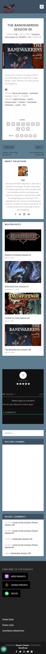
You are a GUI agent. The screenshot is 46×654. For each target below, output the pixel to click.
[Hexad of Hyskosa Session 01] (23, 240)
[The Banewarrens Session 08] (23, 335)
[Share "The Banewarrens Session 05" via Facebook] (8, 124)
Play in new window (20, 93)
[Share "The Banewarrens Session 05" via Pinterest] (28, 124)
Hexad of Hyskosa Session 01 (18, 255)
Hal (16, 34)
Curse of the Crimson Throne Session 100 (21, 523)
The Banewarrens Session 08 (18, 349)
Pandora (22, 102)
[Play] (6, 90)
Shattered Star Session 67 (17, 286)
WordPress (23, 648)
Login (40, 394)
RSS (24, 105)
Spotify (30, 99)
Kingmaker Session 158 (21, 553)
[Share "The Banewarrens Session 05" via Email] (23, 129)
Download (34, 93)
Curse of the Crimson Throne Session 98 (21, 546)
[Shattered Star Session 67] (23, 272)
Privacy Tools (8, 625)
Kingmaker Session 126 (22, 539)
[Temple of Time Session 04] (23, 303)
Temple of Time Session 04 (17, 318)
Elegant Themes (22, 645)
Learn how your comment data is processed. (22, 405)
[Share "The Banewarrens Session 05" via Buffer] (37, 124)
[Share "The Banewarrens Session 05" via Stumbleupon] (18, 129)
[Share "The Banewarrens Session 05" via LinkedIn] (32, 124)
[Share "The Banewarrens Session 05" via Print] (28, 129)
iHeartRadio (32, 102)
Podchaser (9, 105)
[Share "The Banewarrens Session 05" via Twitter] (13, 124)
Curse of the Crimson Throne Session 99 (21, 532)
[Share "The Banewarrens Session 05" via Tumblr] (23, 124)
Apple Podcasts (19, 99)
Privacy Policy (8, 619)
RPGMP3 (22, 37)
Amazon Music (11, 102)
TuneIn (18, 105)
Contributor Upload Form (13, 630)
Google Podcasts (19, 585)
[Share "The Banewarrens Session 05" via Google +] (18, 124)
